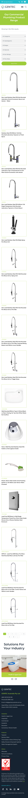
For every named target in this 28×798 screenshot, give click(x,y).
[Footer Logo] (14, 689)
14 (23, 633)
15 (9, 636)
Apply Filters (14, 63)
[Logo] (8, 7)
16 (13, 636)
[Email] (25, 2)
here (24, 781)
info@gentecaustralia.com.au (13, 702)
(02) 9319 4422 (9, 699)
